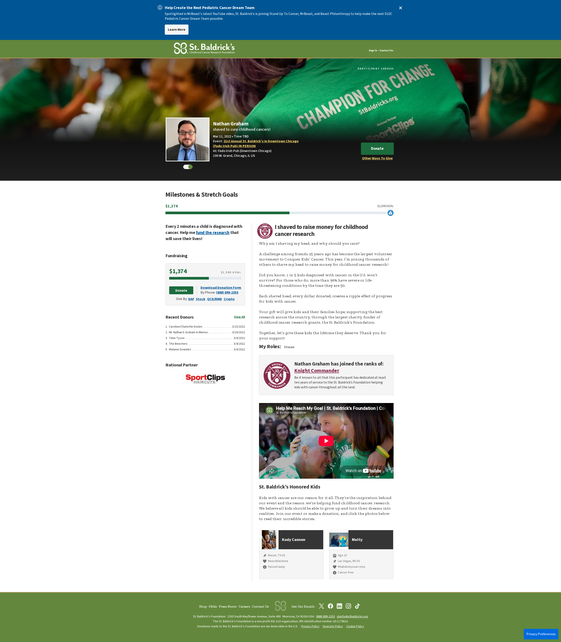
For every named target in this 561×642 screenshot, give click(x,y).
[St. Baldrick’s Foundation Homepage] (204, 49)
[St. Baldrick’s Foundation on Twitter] (321, 606)
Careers (244, 606)
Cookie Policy (355, 626)
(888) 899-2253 (227, 292)
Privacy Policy (310, 626)
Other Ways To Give (377, 158)
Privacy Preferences (541, 634)
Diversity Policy (333, 626)
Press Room (228, 606)
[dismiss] (400, 8)
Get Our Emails (302, 606)
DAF (191, 299)
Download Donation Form (221, 287)
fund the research (212, 233)
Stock (200, 299)
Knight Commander (316, 371)
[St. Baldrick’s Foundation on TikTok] (357, 606)
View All (239, 317)
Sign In (373, 50)
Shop (203, 606)
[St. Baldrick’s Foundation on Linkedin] (339, 606)
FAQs (213, 606)
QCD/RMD (214, 299)
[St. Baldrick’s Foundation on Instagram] (348, 606)
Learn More (176, 29)
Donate (377, 148)
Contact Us (386, 50)
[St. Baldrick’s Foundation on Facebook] (330, 606)
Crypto (229, 299)
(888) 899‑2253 (325, 616)
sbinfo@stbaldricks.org (352, 616)
